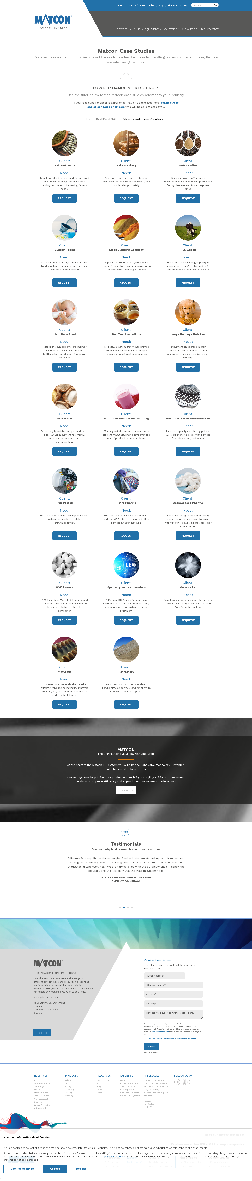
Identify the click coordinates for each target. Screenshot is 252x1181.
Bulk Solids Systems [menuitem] (129, 1092)
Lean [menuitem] (122, 1080)
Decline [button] (81, 1168)
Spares (148, 1101)
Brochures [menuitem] (101, 1092)
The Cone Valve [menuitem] (127, 1086)
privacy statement (114, 1156)
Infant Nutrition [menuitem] (40, 1092)
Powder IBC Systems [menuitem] (130, 1096)
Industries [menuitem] (170, 29)
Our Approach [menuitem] (127, 1089)
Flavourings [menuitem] (38, 1086)
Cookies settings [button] (22, 1168)
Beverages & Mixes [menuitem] (42, 1083)
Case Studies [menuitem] (147, 5)
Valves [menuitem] (68, 1080)
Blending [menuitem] (69, 1089)
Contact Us (39, 1006)
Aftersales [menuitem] (173, 5)
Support (148, 1107)
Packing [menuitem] (68, 1092)
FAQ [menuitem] (185, 5)
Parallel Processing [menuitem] (129, 1083)
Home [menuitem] (119, 5)
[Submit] (216, 5)
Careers (37, 1013)
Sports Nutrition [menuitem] (41, 1080)
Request (64, 198)
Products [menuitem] (131, 5)
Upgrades (149, 1104)
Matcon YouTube (185, 1083)
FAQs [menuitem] (99, 1083)
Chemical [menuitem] (37, 1102)
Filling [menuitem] (68, 1086)
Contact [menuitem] (213, 29)
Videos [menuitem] (100, 1089)
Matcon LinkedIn (178, 1083)
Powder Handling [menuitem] (129, 29)
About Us (126, 790)
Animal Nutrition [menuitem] (41, 1096)
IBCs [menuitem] (67, 1083)
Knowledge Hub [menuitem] (192, 29)
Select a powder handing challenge (143, 119)
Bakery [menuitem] (36, 1089)
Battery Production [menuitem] (42, 1105)
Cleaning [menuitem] (69, 1096)
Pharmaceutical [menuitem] (40, 1099)
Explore (42, 1032)
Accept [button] (55, 1168)
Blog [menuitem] (161, 5)
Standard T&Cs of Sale (45, 1009)
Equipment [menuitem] (152, 29)
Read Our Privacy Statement (49, 1003)
